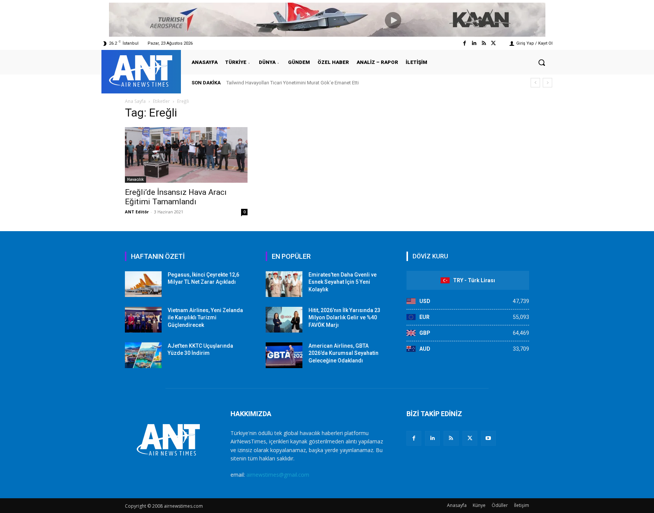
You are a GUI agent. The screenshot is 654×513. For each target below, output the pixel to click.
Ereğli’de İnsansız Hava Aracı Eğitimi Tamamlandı (176, 197)
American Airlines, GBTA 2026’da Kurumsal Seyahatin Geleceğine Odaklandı (343, 353)
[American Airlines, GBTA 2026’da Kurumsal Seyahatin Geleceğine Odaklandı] (284, 355)
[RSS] (451, 438)
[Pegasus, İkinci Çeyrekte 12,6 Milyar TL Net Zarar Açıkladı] (143, 284)
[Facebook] (464, 43)
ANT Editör (137, 212)
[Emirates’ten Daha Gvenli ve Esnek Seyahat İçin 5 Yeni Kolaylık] (284, 284)
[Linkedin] (474, 43)
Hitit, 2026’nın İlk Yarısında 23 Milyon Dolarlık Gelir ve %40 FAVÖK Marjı (344, 317)
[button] (542, 62)
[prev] (535, 82)
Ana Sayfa (135, 101)
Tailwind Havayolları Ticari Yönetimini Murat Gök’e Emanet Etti (292, 83)
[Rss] (484, 43)
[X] (469, 438)
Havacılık (135, 179)
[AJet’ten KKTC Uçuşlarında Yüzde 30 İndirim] (143, 355)
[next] (547, 82)
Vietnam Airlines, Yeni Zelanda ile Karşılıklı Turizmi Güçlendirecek (205, 317)
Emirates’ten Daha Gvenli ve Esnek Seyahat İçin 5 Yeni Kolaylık (342, 282)
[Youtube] (488, 438)
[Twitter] (493, 43)
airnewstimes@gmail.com (277, 474)
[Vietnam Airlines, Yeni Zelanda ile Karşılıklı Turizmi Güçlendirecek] (143, 320)
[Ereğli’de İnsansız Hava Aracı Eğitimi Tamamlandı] (186, 155)
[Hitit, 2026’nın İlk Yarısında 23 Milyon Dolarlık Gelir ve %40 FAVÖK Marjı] (284, 320)
